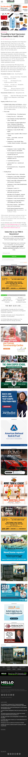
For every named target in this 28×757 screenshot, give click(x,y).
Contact (14, 669)
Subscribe (19, 669)
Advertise (8, 669)
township (23, 295)
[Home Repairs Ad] (14, 560)
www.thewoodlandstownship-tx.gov (12, 224)
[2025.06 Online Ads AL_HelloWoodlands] (14, 291)
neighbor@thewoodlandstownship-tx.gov (11, 227)
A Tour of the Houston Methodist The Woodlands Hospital (21, 301)
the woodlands (17, 295)
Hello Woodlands (5, 39)
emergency (9, 295)
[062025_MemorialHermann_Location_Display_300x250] (14, 620)
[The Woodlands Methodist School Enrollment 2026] (14, 601)
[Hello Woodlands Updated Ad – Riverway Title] (14, 580)
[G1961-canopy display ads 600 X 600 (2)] (14, 352)
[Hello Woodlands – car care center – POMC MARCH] (14, 474)
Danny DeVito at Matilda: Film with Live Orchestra (7, 301)
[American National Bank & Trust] (14, 445)
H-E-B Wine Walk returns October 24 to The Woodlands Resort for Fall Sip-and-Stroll (11, 320)
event (13, 295)
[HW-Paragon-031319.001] (14, 642)
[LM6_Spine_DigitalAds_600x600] (14, 416)
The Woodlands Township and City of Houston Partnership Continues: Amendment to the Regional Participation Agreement (13, 311)
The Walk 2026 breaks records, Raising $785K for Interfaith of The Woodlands (12, 315)
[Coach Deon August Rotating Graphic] (14, 503)
